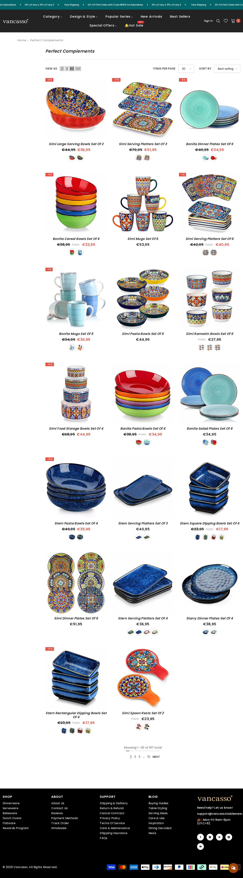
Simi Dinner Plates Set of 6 (76, 618)
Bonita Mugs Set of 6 (76, 334)
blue (205, 157)
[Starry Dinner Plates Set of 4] (209, 583)
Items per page (164, 68)
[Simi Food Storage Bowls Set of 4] (76, 393)
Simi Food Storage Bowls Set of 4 (76, 429)
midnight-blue (80, 157)
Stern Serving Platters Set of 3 (143, 523)
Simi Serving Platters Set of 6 (210, 239)
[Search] (218, 20)
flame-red (72, 157)
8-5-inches (205, 252)
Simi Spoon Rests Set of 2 (143, 713)
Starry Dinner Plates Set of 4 (209, 618)
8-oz (217, 347)
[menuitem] (52, 18)
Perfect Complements (46, 40)
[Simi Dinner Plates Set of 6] (76, 583)
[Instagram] (210, 837)
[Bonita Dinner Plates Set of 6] (209, 108)
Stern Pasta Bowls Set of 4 (76, 523)
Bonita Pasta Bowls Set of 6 (143, 429)
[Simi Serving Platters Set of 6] (209, 203)
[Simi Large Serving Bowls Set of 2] (76, 108)
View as (51, 68)
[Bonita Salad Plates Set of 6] (209, 393)
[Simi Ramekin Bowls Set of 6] (209, 298)
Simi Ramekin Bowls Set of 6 (209, 334)
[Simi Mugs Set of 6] (142, 203)
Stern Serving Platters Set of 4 (143, 618)
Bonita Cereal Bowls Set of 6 (76, 239)
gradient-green (221, 537)
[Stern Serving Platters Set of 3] (142, 488)
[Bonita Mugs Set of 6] (76, 298)
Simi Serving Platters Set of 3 (143, 144)
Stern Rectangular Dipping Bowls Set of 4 (76, 715)
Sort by (205, 68)
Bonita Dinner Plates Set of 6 (209, 144)
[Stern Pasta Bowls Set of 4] (76, 488)
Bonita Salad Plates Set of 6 (210, 429)
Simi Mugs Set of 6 (142, 239)
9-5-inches (213, 252)
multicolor (213, 157)
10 (148, 757)
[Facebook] (200, 837)
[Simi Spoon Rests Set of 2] (142, 678)
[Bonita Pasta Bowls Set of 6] (142, 393)
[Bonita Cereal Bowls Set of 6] (76, 203)
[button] (62, 68)
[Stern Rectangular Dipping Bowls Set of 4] (76, 678)
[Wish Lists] (226, 21)
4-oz (201, 347)
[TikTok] (228, 837)
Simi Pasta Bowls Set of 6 (143, 334)
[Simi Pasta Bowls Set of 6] (142, 298)
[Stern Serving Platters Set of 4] (142, 583)
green (80, 537)
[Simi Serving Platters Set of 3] (142, 108)
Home (21, 40)
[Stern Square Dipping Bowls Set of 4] (209, 488)
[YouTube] (200, 846)
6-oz (209, 347)
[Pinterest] (219, 837)
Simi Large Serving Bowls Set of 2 (76, 144)
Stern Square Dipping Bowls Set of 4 (209, 523)
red (213, 537)
